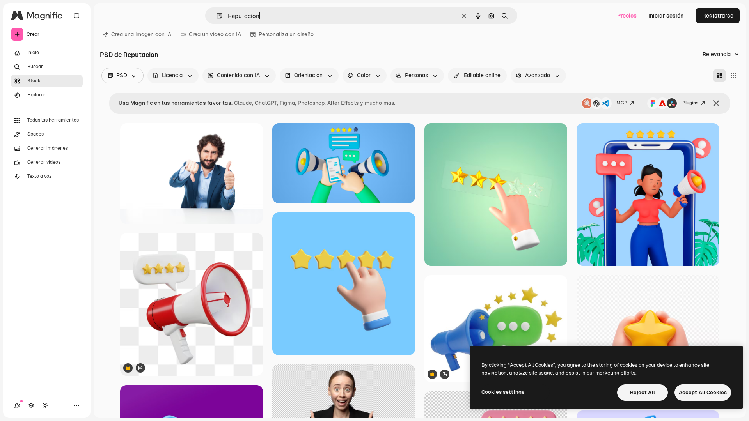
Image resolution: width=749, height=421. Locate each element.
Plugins (690, 103)
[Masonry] (719, 75)
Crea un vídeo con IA (215, 34)
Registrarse (717, 15)
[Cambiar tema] (45, 405)
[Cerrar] (716, 103)
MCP (621, 103)
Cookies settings (502, 392)
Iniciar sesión (665, 15)
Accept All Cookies (703, 392)
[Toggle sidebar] (76, 15)
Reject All (642, 392)
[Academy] (31, 405)
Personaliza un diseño (286, 34)
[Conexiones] (17, 405)
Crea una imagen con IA (141, 34)
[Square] (733, 75)
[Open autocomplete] (216, 16)
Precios (627, 15)
